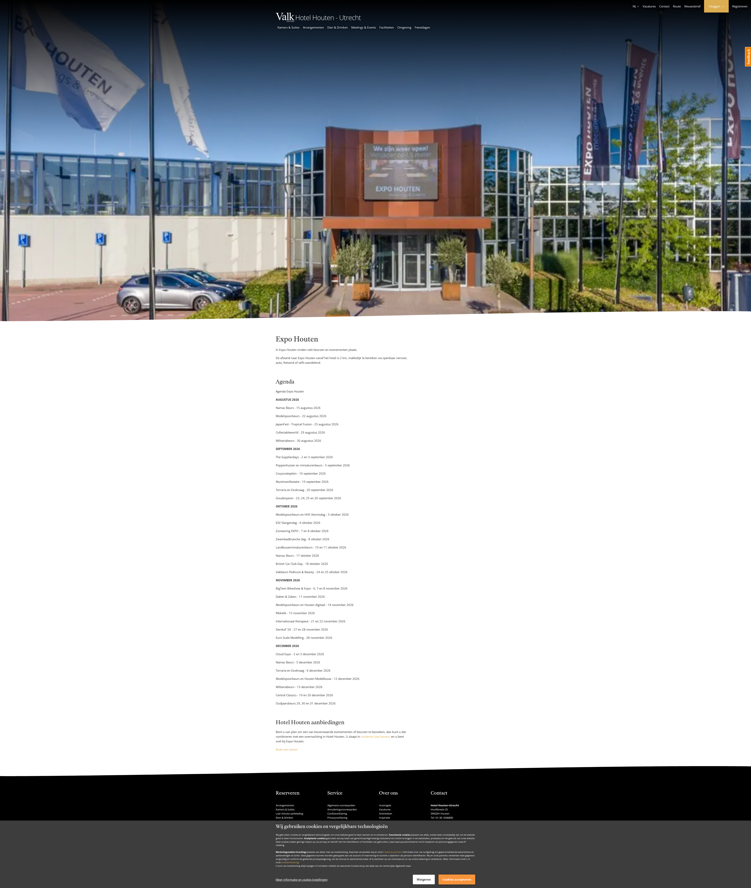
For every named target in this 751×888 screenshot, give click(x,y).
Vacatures (649, 6)
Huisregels (385, 805)
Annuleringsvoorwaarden (342, 809)
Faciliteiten (386, 27)
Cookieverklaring (290, 862)
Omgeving (404, 27)
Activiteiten (385, 813)
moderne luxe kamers (375, 736)
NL (634, 6)
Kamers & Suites (288, 27)
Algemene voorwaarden (341, 805)
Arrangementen (313, 27)
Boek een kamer (287, 749)
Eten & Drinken (337, 27)
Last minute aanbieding (289, 813)
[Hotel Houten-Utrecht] (318, 21)
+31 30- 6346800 (444, 817)
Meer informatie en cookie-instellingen (302, 880)
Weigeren (424, 879)
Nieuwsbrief (692, 6)
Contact (664, 6)
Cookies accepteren (456, 879)
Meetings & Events (363, 27)
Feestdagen (422, 27)
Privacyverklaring (337, 817)
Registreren (739, 6)
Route (677, 6)
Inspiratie (384, 817)
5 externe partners (392, 851)
